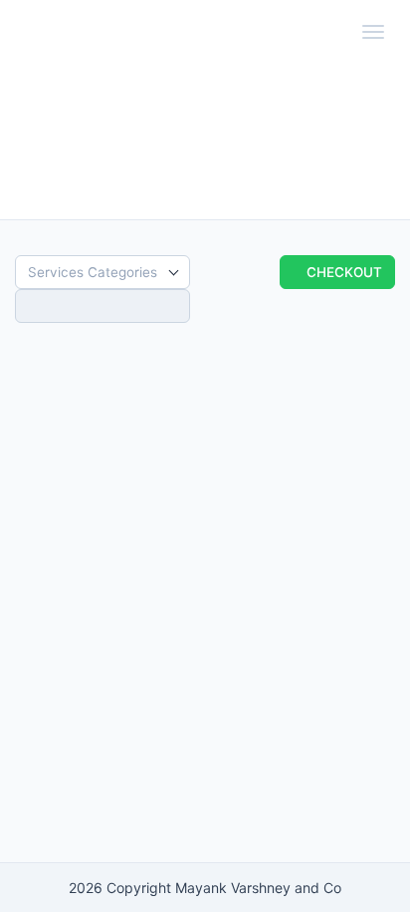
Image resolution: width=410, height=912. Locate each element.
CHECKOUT (342, 272)
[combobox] (102, 272)
